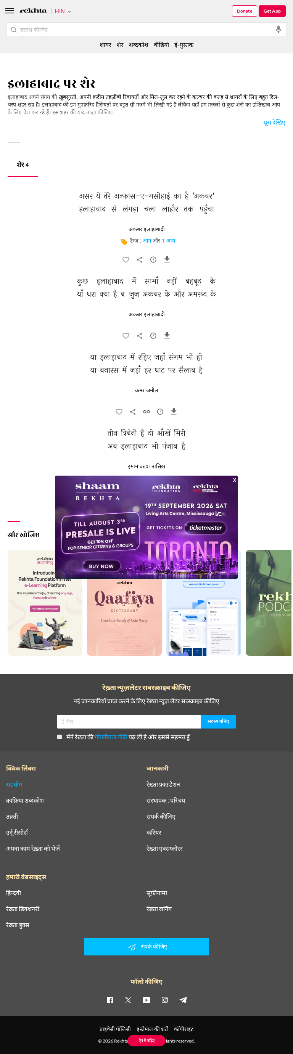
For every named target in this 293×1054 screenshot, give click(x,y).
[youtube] (146, 1000)
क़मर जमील (146, 390)
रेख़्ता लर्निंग (159, 909)
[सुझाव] (153, 261)
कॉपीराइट (183, 1029)
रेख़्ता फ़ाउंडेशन (163, 784)
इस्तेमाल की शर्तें (152, 1029)
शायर (105, 44)
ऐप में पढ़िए (147, 1040)
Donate (244, 11)
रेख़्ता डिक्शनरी (22, 909)
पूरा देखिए (274, 122)
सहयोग (14, 784)
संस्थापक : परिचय (165, 800)
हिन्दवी (13, 893)
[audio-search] (278, 29)
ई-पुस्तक (183, 44)
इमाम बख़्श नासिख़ (146, 466)
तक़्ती (12, 816)
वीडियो (161, 44)
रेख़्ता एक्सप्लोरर (164, 848)
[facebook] (110, 1000)
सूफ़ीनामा (156, 893)
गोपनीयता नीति (111, 736)
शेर (23, 165)
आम (147, 241)
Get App (272, 11)
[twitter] (128, 1000)
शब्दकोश (138, 44)
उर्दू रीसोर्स (17, 832)
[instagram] (165, 1000)
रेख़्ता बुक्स (17, 925)
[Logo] (33, 11)
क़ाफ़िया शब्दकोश (25, 800)
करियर (153, 832)
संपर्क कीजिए (160, 816)
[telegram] (183, 1000)
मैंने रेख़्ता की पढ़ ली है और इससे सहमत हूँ (128, 736)
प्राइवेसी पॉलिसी (115, 1029)
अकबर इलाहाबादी (147, 229)
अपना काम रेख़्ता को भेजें (33, 848)
